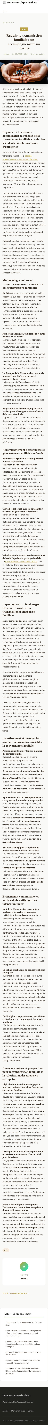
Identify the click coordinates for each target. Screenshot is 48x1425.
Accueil (5, 22)
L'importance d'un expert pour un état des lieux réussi (24, 1323)
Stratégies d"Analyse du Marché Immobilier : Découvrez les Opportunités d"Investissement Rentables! (23, 1371)
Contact (31, 1411)
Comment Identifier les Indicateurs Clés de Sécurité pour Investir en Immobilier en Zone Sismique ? (23, 1344)
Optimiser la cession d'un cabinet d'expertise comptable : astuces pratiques (23, 1361)
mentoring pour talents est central (21, 561)
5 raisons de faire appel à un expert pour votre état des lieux (23, 1353)
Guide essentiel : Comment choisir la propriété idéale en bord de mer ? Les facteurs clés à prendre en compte (23, 1333)
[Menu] (4, 11)
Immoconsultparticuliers (19, 2)
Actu (12, 22)
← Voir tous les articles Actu (15, 1293)
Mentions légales (18, 1411)
